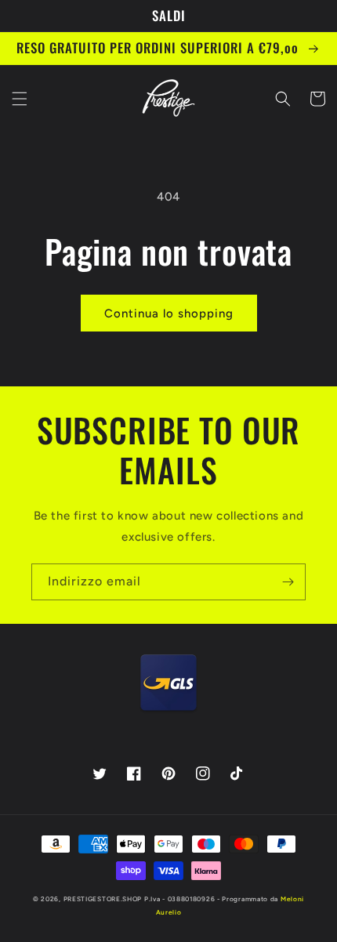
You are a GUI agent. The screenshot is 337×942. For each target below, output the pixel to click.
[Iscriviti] (287, 581)
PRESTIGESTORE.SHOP (103, 899)
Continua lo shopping (169, 313)
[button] (19, 99)
